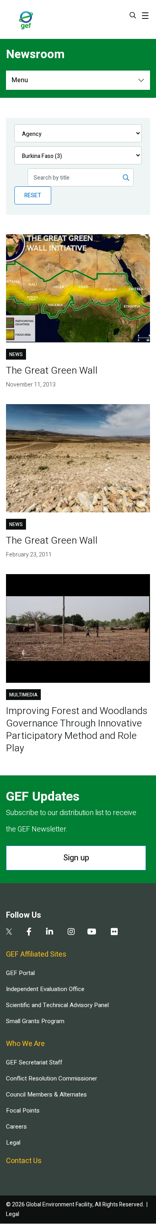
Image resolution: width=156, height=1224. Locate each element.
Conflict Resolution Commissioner (51, 1078)
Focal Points (23, 1110)
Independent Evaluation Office (45, 989)
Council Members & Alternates (46, 1094)
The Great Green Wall (52, 371)
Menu (20, 80)
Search (133, 15)
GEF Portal (20, 973)
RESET (32, 195)
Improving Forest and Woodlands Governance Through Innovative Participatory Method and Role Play (76, 729)
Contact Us (24, 1160)
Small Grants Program (35, 1021)
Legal (13, 1142)
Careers (16, 1126)
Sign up (76, 858)
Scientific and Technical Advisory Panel (57, 1005)
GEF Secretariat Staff (34, 1062)
